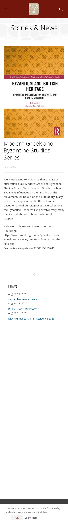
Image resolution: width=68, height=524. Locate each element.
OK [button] (17, 517)
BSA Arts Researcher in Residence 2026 (31, 318)
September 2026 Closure (22, 299)
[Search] (60, 9)
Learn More (31, 517)
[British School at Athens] (34, 9)
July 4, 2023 (10, 166)
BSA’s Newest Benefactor (23, 309)
